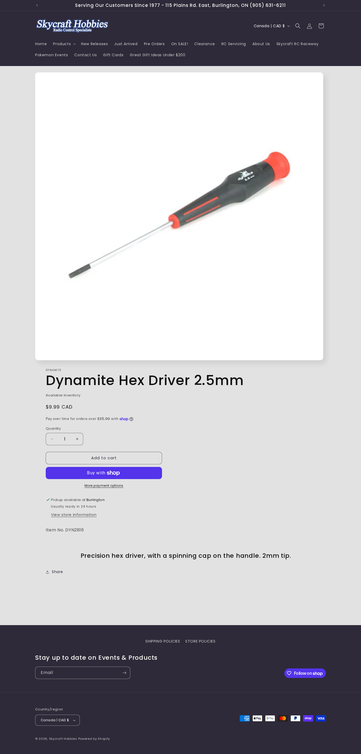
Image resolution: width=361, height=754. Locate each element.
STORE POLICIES (200, 641)
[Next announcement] (324, 5)
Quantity (53, 428)
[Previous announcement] (37, 5)
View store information (73, 514)
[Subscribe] (124, 673)
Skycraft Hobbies (63, 739)
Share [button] (57, 571)
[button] (64, 43)
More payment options (104, 485)
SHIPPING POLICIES (162, 641)
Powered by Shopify (94, 739)
